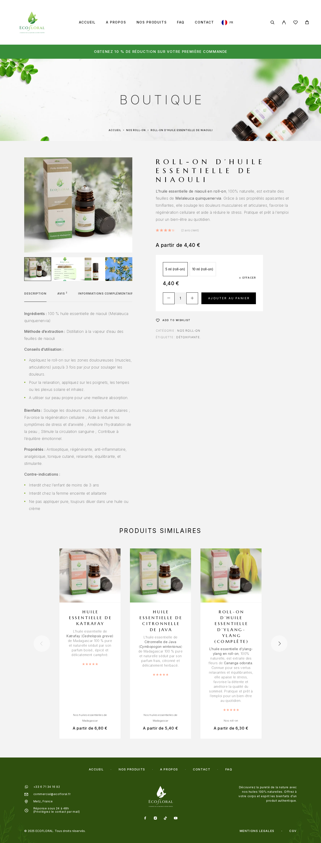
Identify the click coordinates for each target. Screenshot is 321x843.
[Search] (272, 22)
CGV (293, 831)
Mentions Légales (257, 831)
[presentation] (42, 643)
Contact (204, 22)
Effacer (249, 277)
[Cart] (307, 23)
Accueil (87, 22)
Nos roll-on (136, 130)
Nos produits (152, 22)
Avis (62, 293)
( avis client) (190, 230)
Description (35, 293)
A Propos (116, 22)
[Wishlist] (295, 23)
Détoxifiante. (188, 337)
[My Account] (284, 22)
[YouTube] (176, 818)
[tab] (35, 296)
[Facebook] (145, 818)
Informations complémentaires (107, 293)
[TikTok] (165, 818)
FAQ (180, 22)
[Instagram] (155, 818)
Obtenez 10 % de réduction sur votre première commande (160, 51)
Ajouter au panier (229, 298)
